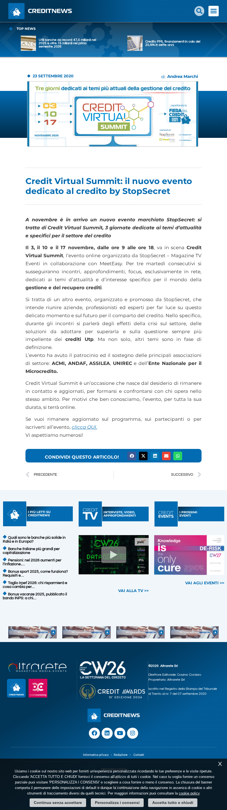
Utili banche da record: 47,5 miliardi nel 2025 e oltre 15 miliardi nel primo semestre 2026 (67, 43)
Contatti (138, 754)
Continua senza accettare (58, 802)
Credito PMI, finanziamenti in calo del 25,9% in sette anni (172, 43)
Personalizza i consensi (117, 802)
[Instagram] (132, 733)
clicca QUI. (84, 427)
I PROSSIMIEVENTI (188, 513)
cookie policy (189, 793)
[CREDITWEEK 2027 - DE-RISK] (189, 555)
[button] (199, 11)
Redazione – (123, 754)
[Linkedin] (107, 733)
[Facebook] (94, 733)
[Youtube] (119, 733)
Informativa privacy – (98, 754)
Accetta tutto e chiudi (172, 802)
